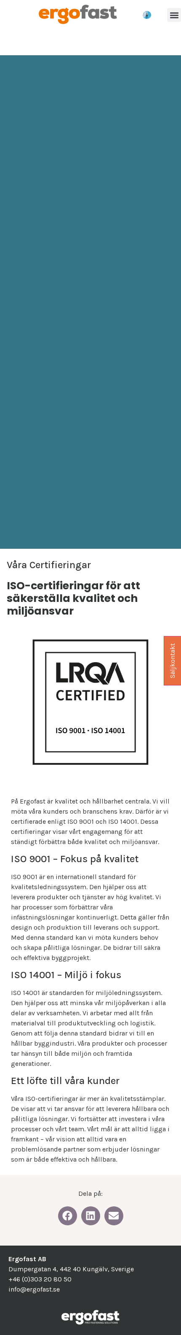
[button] (174, 15)
